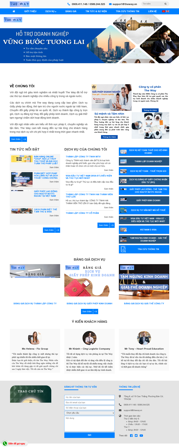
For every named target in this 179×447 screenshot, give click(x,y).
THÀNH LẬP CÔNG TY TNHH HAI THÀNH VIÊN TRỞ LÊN (89, 195)
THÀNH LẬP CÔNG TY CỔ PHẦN (82, 213)
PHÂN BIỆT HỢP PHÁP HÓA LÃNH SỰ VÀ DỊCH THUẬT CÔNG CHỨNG (46, 175)
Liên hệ (152, 11)
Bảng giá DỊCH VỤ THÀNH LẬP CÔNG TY (35, 303)
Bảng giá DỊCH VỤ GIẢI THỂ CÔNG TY (144, 303)
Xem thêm (15, 139)
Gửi (89, 435)
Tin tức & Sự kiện (96, 11)
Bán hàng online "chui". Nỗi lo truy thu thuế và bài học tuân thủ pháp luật (46, 160)
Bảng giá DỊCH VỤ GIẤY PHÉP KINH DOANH (89, 303)
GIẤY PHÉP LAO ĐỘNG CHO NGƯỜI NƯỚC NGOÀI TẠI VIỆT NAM (45, 193)
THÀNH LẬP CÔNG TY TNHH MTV (83, 156)
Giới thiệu (30, 11)
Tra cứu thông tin (127, 11)
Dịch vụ (50, 11)
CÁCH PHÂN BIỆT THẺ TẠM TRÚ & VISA (45, 210)
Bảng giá (70, 11)
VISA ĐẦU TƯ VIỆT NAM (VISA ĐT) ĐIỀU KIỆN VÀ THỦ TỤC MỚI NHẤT (89, 176)
